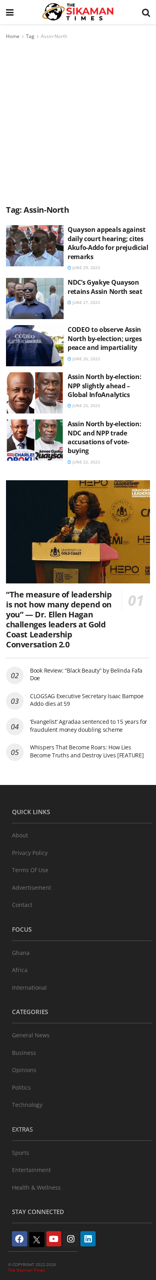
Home (13, 36)
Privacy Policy (30, 853)
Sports (20, 1152)
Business (24, 1052)
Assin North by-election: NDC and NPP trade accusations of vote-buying (104, 437)
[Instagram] (70, 1238)
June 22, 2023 (85, 462)
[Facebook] (19, 1238)
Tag (30, 36)
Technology (27, 1104)
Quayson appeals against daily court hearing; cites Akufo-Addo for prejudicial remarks (108, 243)
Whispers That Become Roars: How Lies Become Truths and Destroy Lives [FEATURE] (87, 751)
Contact (22, 905)
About (20, 835)
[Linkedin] (88, 1238)
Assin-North (54, 36)
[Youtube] (54, 1238)
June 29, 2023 (85, 267)
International (29, 987)
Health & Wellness (36, 1187)
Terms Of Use (30, 870)
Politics (21, 1087)
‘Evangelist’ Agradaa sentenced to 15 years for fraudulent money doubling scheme (88, 725)
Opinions (24, 1070)
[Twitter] (36, 1239)
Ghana (21, 953)
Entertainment (31, 1170)
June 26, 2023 (85, 358)
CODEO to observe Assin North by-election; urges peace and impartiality (105, 338)
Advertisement (31, 887)
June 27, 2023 (85, 302)
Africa (20, 970)
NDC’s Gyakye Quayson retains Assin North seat (105, 287)
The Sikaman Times (26, 1270)
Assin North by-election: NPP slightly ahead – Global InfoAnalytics (104, 385)
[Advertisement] (78, 123)
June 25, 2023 (85, 405)
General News (31, 1035)
